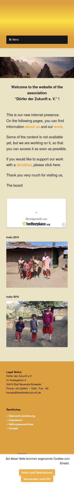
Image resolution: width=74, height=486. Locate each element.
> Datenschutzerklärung (20, 416)
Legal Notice (14, 372)
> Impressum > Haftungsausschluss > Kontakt (19, 424)
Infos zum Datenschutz (37, 472)
